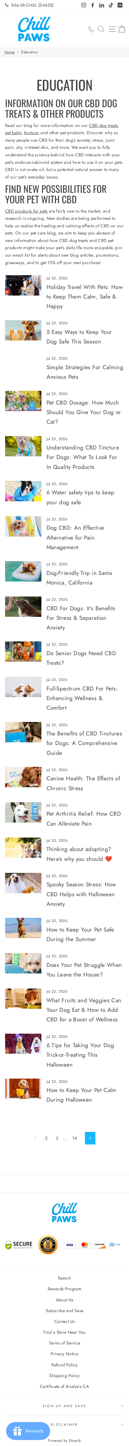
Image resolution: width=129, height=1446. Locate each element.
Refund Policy (64, 1365)
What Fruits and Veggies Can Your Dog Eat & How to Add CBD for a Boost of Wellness (84, 1010)
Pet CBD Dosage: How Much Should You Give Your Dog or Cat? (83, 412)
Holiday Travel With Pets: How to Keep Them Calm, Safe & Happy (84, 297)
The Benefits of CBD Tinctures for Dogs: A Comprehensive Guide (84, 743)
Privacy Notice (64, 1354)
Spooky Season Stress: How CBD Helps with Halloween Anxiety (81, 894)
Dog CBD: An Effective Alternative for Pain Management (75, 537)
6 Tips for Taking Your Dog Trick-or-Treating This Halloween (80, 1055)
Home (9, 52)
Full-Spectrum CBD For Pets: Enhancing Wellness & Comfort (82, 698)
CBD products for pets (26, 211)
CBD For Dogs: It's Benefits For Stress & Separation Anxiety (81, 618)
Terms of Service (64, 1343)
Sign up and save (64, 1405)
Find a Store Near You (64, 1332)
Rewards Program (64, 1289)
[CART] (121, 29)
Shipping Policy (64, 1376)
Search (64, 1278)
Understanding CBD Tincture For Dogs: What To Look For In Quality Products (82, 457)
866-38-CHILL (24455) (32, 5)
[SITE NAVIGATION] (112, 29)
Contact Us (64, 1321)
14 (74, 1138)
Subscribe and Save (65, 1311)
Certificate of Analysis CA (64, 1386)
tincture (31, 133)
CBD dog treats (103, 125)
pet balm (13, 133)
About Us (65, 1300)
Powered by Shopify (64, 1440)
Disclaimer (64, 1424)
